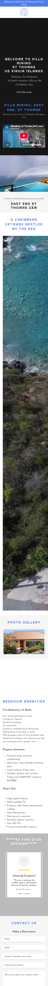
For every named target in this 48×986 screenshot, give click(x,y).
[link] (24, 12)
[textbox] (24, 939)
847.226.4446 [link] (24, 92)
